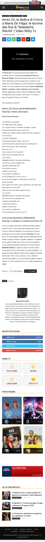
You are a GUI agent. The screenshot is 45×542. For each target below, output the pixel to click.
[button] (42, 7)
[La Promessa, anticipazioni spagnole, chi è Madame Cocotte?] (6, 516)
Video (25, 16)
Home (4, 12)
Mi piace (38, 337)
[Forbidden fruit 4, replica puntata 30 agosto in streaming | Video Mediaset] (6, 495)
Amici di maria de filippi (24, 12)
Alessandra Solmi (9, 34)
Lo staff (15, 529)
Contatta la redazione (25, 529)
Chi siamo (8, 529)
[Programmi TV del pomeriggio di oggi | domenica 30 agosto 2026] (6, 506)
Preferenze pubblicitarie (26, 531)
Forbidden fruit (17, 497)
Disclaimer (14, 531)
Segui (39, 341)
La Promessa (16, 518)
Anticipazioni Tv (17, 508)
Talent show (11, 12)
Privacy (36, 529)
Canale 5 (10, 281)
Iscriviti (38, 350)
